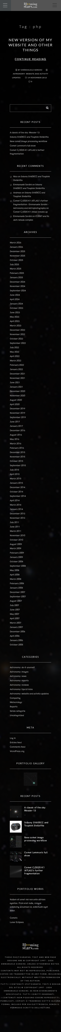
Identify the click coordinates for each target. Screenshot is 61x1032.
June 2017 (15, 421)
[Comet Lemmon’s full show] (16, 857)
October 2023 (16, 308)
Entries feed (16, 742)
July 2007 (14, 605)
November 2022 (17, 334)
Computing (15, 698)
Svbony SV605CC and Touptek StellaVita (29, 137)
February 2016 (17, 448)
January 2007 (16, 627)
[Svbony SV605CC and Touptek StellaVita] (16, 827)
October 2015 (16, 461)
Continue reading (30, 59)
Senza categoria (17, 711)
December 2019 (17, 408)
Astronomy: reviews (19, 685)
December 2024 (17, 282)
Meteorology (16, 702)
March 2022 (15, 360)
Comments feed (17, 747)
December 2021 (17, 373)
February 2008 (17, 583)
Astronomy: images (19, 671)
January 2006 (16, 640)
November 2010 (17, 535)
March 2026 (15, 242)
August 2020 (16, 400)
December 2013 (17, 513)
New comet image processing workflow (28, 141)
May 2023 (14, 317)
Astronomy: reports (19, 680)
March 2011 (15, 531)
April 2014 (14, 500)
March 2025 (15, 268)
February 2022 (17, 365)
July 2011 (14, 522)
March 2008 (15, 579)
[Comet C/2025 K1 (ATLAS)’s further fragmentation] (16, 872)
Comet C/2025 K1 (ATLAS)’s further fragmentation (34, 870)
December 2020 (17, 391)
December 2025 (17, 251)
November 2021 (17, 378)
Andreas (17, 192)
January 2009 (16, 557)
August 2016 (16, 435)
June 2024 (15, 295)
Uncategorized (17, 715)
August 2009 (16, 544)
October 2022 (16, 338)
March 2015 (15, 478)
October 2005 (16, 644)
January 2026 (16, 247)
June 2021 (15, 382)
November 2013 (17, 518)
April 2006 (14, 636)
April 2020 (14, 404)
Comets (13, 918)
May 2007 (14, 614)
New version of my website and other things (30, 45)
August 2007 (16, 601)
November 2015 (17, 456)
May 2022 (14, 352)
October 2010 (16, 540)
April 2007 (14, 618)
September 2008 (18, 566)
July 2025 (14, 264)
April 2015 (14, 474)
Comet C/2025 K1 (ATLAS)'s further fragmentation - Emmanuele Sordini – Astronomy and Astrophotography (31, 204)
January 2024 (16, 303)
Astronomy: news (18, 676)
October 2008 (16, 561)
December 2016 (17, 430)
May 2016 (14, 439)
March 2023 (15, 325)
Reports (13, 706)
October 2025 (16, 260)
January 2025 (16, 277)
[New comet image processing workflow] (16, 842)
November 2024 (17, 286)
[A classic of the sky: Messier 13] (16, 812)
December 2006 (17, 631)
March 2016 (15, 443)
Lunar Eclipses (17, 922)
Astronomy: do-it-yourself (22, 667)
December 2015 (17, 452)
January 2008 (16, 588)
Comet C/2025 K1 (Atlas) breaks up (30, 212)
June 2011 (15, 526)
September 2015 (18, 465)
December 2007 (17, 592)
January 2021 (16, 387)
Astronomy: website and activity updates (29, 693)
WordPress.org (17, 751)
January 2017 (16, 426)
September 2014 (18, 496)
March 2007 (15, 623)
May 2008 (14, 570)
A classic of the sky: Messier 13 (24, 132)
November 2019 (17, 413)
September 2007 (18, 596)
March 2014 (15, 505)
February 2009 (17, 553)
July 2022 (14, 347)
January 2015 (16, 483)
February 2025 (17, 273)
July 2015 (14, 470)
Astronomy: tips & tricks (21, 689)
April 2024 (14, 299)
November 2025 (17, 255)
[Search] (46, 107)
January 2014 (16, 509)
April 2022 (14, 356)
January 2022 (16, 369)
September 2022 (18, 343)
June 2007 (15, 609)
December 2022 (17, 330)
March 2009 (15, 548)
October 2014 (16, 491)
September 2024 (18, 290)
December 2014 (17, 487)
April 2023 (14, 321)
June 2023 (15, 312)
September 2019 (18, 417)
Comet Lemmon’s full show (23, 145)
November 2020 (17, 395)
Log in (13, 738)
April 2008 (14, 574)
